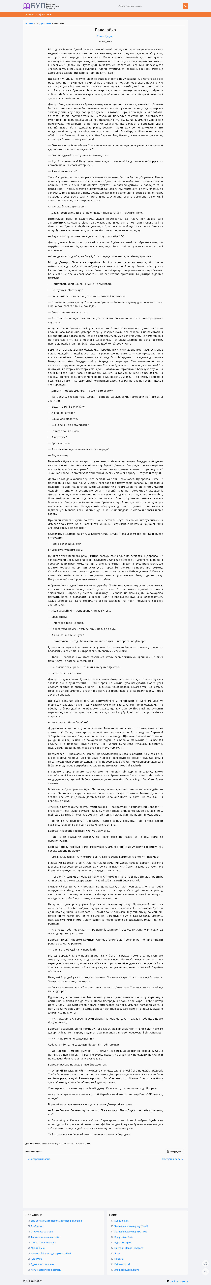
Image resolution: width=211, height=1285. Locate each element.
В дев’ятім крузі (122, 1242)
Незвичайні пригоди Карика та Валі (51, 1253)
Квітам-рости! (122, 1264)
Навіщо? (119, 1258)
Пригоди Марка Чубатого (128, 1248)
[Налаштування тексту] (205, 1263)
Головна (29, 23)
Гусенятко (36, 1258)
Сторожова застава (42, 1231)
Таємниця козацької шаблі (46, 1237)
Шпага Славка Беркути (43, 1242)
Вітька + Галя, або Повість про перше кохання (57, 1220)
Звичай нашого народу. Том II (131, 1226)
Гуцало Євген (45, 23)
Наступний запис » (172, 1159)
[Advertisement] (105, 1184)
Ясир (117, 1253)
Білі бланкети (121, 1220)
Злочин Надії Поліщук (126, 1269)
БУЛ (38, 6)
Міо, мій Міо (38, 1248)
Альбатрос (37, 1226)
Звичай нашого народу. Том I (130, 1231)
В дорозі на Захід (123, 1237)
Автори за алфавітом (37, 14)
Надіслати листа (179, 1281)
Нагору (205, 1271)
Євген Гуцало (105, 36)
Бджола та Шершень (42, 1264)
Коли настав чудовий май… (46, 1269)
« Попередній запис (39, 1159)
